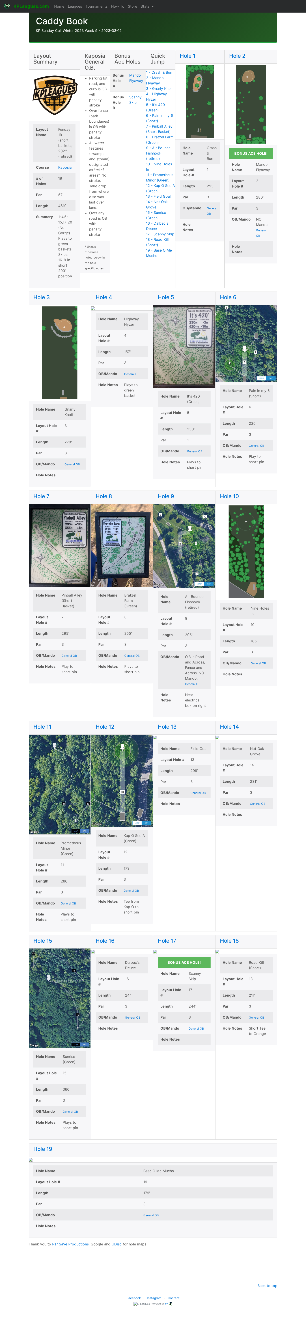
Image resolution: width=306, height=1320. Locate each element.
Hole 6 (228, 297)
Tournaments (97, 6)
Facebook (134, 1298)
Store (132, 6)
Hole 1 (187, 56)
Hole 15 (42, 940)
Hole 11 (42, 726)
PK (166, 1303)
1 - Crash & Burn (159, 72)
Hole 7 (41, 496)
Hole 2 (237, 56)
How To (117, 6)
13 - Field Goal (158, 196)
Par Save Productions (70, 1244)
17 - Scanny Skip (160, 234)
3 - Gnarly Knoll (159, 88)
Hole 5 (166, 297)
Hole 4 (104, 297)
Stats (146, 6)
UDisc (117, 1244)
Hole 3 (41, 297)
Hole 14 (229, 726)
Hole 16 (105, 940)
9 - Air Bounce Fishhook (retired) (158, 153)
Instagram (154, 1298)
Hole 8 (104, 496)
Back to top (267, 1285)
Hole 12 (105, 726)
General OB (72, 464)
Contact (173, 1298)
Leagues (75, 6)
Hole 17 (167, 940)
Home (59, 6)
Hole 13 (167, 726)
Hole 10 (229, 496)
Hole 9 (166, 496)
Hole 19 (42, 1149)
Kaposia (65, 167)
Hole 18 (229, 940)
